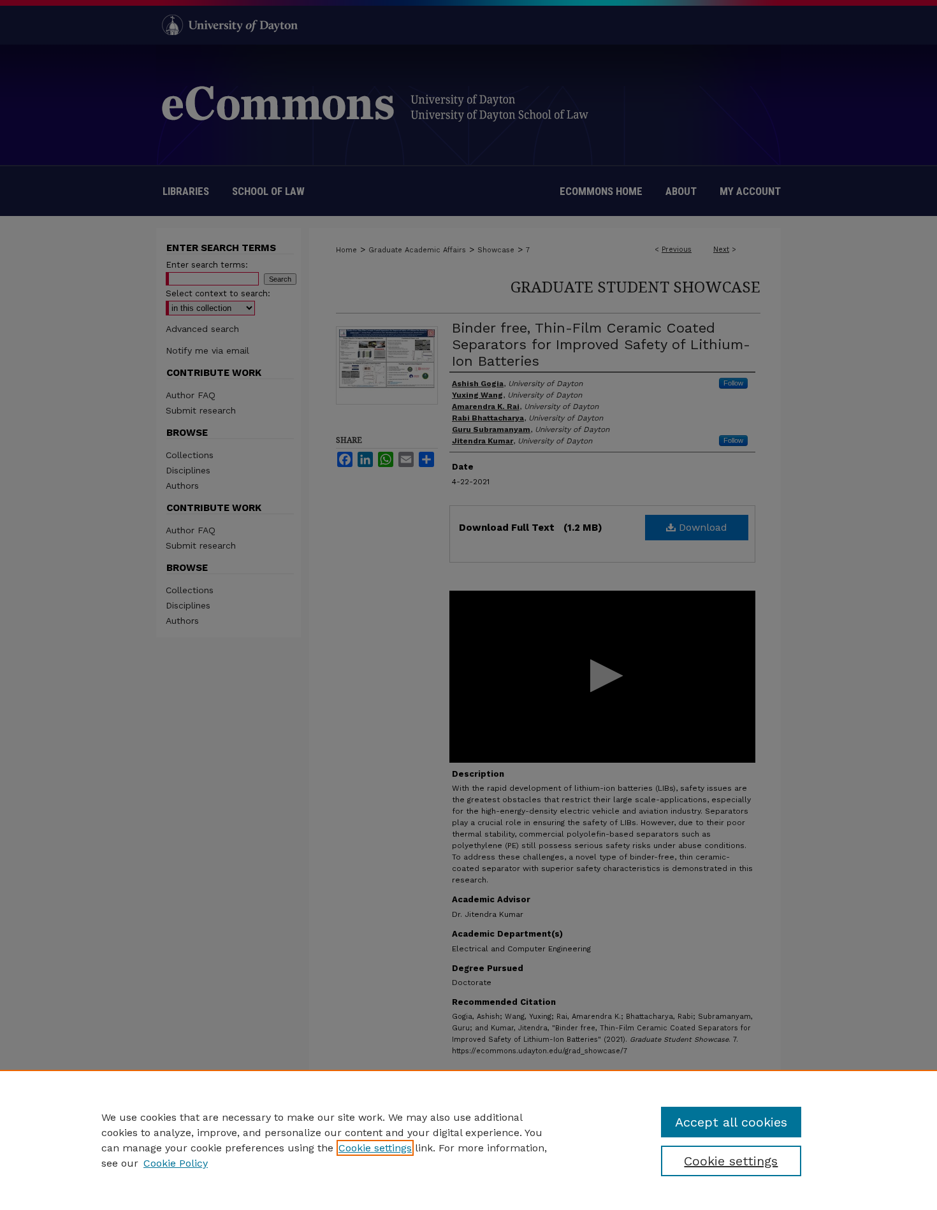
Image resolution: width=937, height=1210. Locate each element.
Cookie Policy (175, 1163)
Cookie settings (375, 1148)
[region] (468, 1140)
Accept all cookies (731, 1122)
